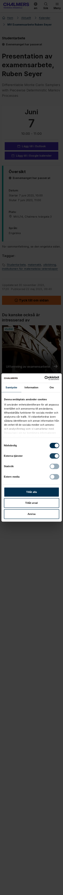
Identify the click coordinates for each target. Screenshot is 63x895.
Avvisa (31, 514)
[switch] (54, 456)
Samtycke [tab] (11, 387)
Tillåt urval (31, 502)
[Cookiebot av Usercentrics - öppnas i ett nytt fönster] (45, 378)
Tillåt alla (31, 492)
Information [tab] (31, 387)
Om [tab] (52, 387)
